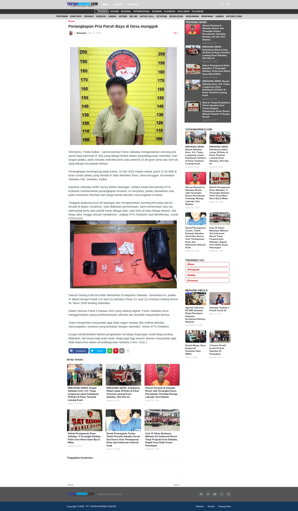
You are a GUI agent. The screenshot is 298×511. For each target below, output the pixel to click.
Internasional (141, 11)
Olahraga (169, 11)
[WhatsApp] (109, 350)
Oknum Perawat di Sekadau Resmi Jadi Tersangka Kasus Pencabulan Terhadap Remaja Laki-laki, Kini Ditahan (161, 392)
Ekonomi (157, 11)
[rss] (228, 494)
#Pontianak (193, 269)
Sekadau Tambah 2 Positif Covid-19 (219, 309)
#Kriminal (192, 280)
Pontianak (62, 16)
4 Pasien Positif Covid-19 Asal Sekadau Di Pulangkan (217, 349)
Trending (102, 11)
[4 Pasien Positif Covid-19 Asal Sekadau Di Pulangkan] (219, 336)
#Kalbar (191, 275)
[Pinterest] (115, 350)
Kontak (211, 506)
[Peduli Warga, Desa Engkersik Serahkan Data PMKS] (195, 336)
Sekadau (89, 16)
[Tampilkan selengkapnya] (128, 350)
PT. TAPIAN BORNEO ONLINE (101, 506)
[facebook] (201, 494)
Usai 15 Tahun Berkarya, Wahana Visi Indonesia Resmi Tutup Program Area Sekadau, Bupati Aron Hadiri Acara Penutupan (161, 439)
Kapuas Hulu (147, 16)
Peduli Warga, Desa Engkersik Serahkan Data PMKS (195, 349)
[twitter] (208, 494)
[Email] (121, 350)
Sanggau (101, 16)
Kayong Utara (234, 16)
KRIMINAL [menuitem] (133, 4)
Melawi (133, 16)
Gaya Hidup (183, 11)
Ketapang (161, 16)
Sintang (122, 16)
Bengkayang (176, 16)
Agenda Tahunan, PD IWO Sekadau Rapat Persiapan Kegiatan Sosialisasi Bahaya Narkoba (195, 314)
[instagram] (221, 494)
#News (190, 264)
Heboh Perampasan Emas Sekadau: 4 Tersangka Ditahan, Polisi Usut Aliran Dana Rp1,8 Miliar (84, 438)
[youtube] (214, 494)
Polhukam (197, 11)
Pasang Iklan (224, 506)
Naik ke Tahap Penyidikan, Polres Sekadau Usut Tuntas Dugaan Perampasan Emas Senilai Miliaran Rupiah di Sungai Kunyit (216, 109)
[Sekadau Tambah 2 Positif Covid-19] (219, 298)
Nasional (126, 11)
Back (70, 485)
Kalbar (115, 11)
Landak (112, 16)
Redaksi (200, 506)
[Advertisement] (208, 411)
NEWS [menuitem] (105, 4)
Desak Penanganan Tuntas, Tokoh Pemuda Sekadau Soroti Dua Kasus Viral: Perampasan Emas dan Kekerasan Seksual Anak (123, 439)
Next (176, 485)
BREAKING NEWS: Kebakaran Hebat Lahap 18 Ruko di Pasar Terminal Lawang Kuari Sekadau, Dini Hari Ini (123, 392)
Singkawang (192, 16)
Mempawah (207, 16)
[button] (221, 4)
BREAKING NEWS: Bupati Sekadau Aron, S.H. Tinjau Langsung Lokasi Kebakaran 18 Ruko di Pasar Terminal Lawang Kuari (83, 394)
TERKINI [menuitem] (117, 4)
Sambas (219, 16)
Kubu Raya (76, 16)
